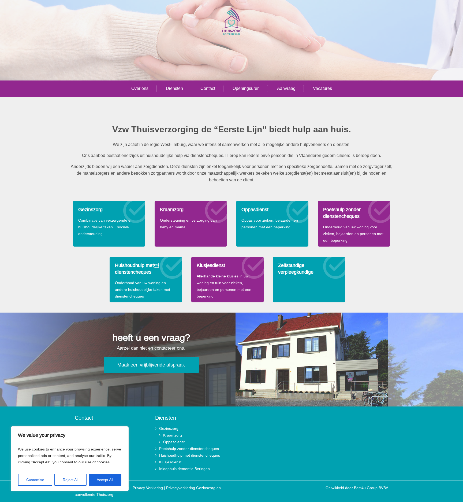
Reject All (70, 480)
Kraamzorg (172, 435)
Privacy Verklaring (148, 488)
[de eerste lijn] (232, 22)
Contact (207, 88)
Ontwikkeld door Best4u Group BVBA (357, 488)
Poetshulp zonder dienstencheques (189, 448)
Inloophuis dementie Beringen (184, 469)
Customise (35, 480)
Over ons (139, 88)
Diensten (174, 88)
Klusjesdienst (170, 462)
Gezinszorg (168, 428)
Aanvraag (286, 88)
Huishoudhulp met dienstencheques (189, 455)
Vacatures (322, 88)
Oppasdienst (174, 442)
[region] (70, 458)
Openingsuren (246, 88)
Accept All (105, 480)
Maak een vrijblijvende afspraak (151, 365)
